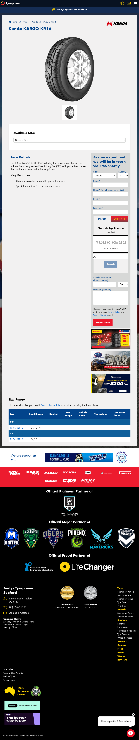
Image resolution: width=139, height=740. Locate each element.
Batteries (121, 623)
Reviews (122, 659)
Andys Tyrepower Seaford (71, 9)
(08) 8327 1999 (17, 607)
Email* (96, 199)
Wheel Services (124, 637)
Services (122, 620)
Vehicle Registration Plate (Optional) (102, 279)
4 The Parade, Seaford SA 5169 (20, 600)
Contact (121, 645)
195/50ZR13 (16, 439)
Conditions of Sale (36, 735)
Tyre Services (123, 634)
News (120, 652)
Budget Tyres (9, 676)
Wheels (121, 609)
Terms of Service (100, 315)
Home (14, 21)
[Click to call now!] (122, 3)
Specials (122, 641)
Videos (121, 656)
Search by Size (124, 595)
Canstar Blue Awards (13, 672)
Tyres (120, 588)
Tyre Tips (121, 605)
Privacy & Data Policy (19, 735)
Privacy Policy (114, 312)
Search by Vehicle (125, 591)
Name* (96, 181)
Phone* (108, 190)
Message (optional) (102, 289)
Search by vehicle (50, 405)
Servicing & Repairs (126, 630)
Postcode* (98, 208)
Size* (95, 171)
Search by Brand (125, 598)
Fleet (120, 648)
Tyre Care (121, 602)
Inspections (122, 627)
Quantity (122, 171)
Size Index (8, 669)
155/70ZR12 (16, 427)
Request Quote (103, 322)
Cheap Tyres (9, 680)
